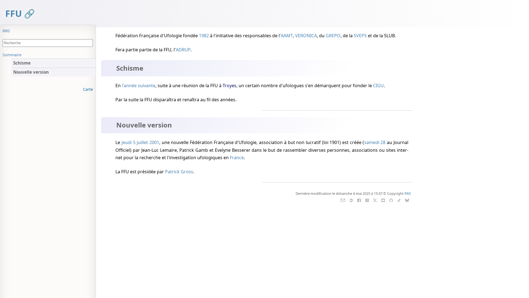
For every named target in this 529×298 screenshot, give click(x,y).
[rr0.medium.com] (351, 199)
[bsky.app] (407, 199)
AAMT (287, 36)
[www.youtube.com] (383, 199)
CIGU (378, 86)
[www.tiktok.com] (399, 199)
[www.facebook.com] (359, 199)
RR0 (6, 30)
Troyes (229, 86)
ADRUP (183, 50)
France (237, 158)
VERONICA (306, 36)
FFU (13, 13)
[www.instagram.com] (367, 199)
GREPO (333, 36)
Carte (88, 89)
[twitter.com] (375, 199)
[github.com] (391, 199)
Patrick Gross (179, 172)
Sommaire (11, 54)
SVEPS (360, 36)
